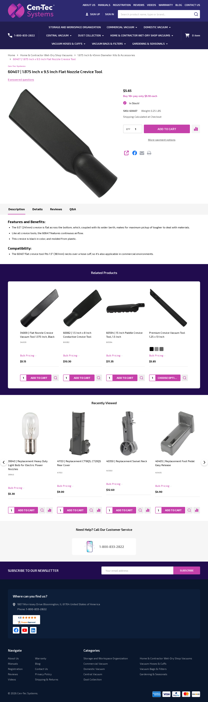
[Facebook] (134, 153)
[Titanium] (161, 349)
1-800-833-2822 (36, 609)
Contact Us (192, 4)
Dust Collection (89, 35)
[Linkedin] (33, 630)
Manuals (104, 4)
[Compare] (49, 510)
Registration (122, 4)
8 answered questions (21, 79)
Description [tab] (16, 209)
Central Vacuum (57, 35)
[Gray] (156, 349)
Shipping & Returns (46, 679)
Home (11, 55)
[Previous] (3, 462)
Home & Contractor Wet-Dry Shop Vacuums (140, 35)
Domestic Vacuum (156, 27)
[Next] (204, 462)
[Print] (149, 153)
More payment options (161, 139)
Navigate (15, 650)
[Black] (151, 349)
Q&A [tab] (73, 209)
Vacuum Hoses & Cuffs (67, 43)
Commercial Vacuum (120, 27)
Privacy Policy (43, 674)
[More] (136, 27)
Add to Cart (167, 129)
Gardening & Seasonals (148, 43)
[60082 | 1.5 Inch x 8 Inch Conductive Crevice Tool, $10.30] (82, 308)
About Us (89, 4)
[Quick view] (55, 378)
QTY (128, 129)
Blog (178, 4)
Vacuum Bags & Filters (107, 43)
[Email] (142, 153)
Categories (92, 650)
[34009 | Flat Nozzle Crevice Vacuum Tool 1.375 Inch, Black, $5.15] (39, 308)
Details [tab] (37, 209)
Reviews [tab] (56, 209)
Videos (151, 4)
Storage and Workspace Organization (75, 27)
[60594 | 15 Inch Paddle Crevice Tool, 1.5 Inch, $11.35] (125, 308)
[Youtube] (24, 630)
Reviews (138, 4)
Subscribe (187, 570)
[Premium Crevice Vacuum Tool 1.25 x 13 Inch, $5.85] (168, 308)
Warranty (166, 4)
